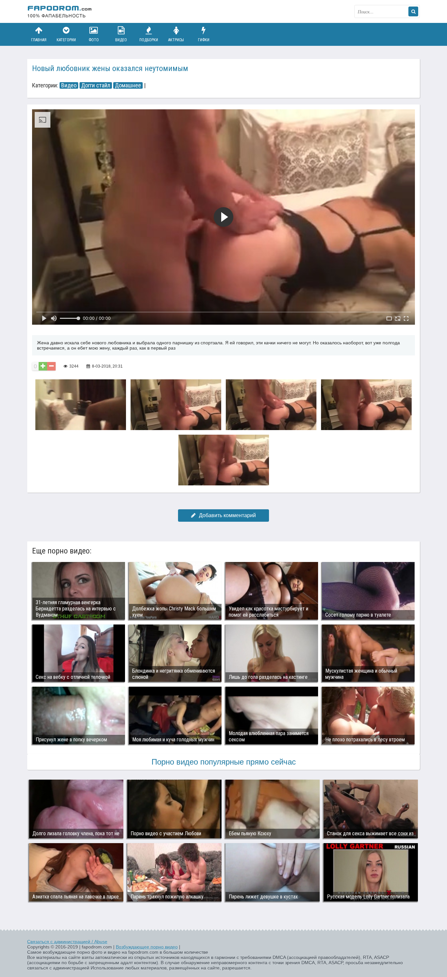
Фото (94, 40)
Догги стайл (95, 85)
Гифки (203, 40)
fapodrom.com (60, 11)
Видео (121, 40)
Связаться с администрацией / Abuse (67, 941)
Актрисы (176, 40)
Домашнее (128, 85)
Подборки (148, 40)
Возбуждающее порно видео (147, 947)
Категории (66, 40)
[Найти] (413, 11)
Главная (38, 40)
